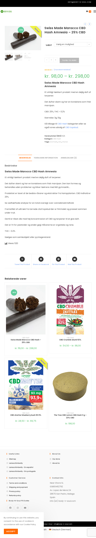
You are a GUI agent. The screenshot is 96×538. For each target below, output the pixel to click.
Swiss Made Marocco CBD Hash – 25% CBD (26, 341)
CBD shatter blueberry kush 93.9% (25, 415)
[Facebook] (10, 507)
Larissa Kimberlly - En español (21, 467)
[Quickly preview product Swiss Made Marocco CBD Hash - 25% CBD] (45, 289)
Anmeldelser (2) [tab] (69, 158)
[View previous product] (85, 24)
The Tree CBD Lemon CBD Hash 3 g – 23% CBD (70, 416)
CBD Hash (62, 123)
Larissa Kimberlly (16, 463)
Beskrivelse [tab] (25, 158)
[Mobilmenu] (94, 11)
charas (65, 142)
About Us (56, 463)
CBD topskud (71, 127)
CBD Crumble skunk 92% (70, 339)
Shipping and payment (18, 487)
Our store (56, 459)
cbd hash (53, 142)
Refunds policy (15, 495)
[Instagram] (17, 507)
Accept (10, 531)
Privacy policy (14, 491)
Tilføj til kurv (69, 60)
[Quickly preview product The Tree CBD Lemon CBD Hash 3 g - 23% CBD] (90, 364)
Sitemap (12, 459)
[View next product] (89, 24)
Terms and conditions (18, 483)
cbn (59, 142)
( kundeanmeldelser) (62, 70)
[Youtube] (25, 507)
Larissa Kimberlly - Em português (22, 471)
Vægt (49, 45)
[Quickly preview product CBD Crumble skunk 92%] (90, 289)
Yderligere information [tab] (46, 158)
